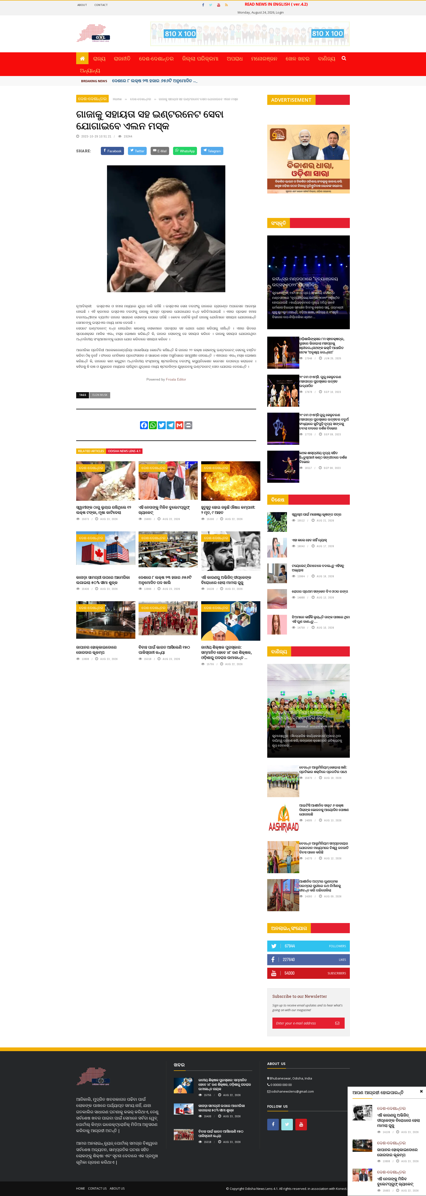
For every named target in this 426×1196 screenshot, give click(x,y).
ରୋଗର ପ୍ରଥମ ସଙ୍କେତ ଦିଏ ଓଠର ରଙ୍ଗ (320, 591)
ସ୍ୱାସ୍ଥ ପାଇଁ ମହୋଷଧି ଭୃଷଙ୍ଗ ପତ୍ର (316, 514)
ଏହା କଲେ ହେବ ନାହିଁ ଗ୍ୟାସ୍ (309, 540)
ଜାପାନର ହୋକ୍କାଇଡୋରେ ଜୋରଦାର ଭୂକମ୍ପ (96, 649)
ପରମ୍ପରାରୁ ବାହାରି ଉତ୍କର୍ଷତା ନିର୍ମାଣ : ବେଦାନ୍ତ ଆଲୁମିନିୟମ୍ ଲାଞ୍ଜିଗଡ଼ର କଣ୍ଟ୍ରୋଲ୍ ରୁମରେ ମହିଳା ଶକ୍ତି (303, 712)
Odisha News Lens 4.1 (124, 451)
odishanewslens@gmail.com (292, 1091)
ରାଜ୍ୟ (99, 58)
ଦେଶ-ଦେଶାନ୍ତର (156, 58)
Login (280, 12)
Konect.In (343, 1188)
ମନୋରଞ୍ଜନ (264, 58)
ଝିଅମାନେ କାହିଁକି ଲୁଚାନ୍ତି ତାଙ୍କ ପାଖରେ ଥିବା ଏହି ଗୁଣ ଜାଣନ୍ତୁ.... (321, 619)
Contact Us (97, 1188)
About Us (117, 1188)
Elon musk (99, 395)
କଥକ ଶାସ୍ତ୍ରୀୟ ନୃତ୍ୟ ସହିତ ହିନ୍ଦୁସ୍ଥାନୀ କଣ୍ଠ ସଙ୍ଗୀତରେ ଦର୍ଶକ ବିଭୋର (323, 457)
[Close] (421, 1091)
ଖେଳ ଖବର (298, 58)
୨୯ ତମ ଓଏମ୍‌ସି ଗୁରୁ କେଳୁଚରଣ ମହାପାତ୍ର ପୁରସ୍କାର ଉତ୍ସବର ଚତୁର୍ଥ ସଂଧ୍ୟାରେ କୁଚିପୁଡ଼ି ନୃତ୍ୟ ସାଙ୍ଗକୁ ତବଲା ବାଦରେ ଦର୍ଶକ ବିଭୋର (324, 421)
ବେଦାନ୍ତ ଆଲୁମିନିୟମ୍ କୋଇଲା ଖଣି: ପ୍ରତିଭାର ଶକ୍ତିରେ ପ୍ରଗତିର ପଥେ (323, 769)
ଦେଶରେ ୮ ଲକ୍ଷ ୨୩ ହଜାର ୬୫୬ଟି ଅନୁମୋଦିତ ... (154, 80)
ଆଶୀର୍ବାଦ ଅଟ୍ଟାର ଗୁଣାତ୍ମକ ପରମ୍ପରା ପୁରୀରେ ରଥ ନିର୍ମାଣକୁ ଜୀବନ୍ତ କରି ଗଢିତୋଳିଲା (320, 885)
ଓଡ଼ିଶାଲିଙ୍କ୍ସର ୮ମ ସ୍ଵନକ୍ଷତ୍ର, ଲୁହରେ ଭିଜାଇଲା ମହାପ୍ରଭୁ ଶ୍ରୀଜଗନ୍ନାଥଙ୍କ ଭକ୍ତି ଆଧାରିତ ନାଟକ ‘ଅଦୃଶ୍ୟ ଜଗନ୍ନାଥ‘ (321, 345)
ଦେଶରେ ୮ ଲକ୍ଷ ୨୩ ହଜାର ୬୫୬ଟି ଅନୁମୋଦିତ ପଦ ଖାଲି (165, 580)
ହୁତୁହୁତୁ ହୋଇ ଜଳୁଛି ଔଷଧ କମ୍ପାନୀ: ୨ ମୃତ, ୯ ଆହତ (228, 509)
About (82, 5)
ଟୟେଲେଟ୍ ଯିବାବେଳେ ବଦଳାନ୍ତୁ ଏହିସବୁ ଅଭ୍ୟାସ (318, 567)
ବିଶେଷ (277, 499)
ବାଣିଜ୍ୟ (326, 58)
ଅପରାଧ (235, 58)
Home (80, 1188)
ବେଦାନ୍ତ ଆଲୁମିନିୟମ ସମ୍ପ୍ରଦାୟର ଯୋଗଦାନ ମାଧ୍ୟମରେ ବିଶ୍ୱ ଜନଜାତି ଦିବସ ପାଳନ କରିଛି (324, 847)
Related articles (91, 451)
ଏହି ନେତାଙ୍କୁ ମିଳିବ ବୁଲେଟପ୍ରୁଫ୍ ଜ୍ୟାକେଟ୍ (164, 509)
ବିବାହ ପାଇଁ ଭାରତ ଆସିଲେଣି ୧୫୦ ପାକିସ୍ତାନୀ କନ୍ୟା (164, 649)
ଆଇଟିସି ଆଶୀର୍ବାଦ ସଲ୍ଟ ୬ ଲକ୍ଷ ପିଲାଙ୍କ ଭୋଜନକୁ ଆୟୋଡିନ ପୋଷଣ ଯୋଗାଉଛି (324, 809)
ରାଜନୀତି (122, 58)
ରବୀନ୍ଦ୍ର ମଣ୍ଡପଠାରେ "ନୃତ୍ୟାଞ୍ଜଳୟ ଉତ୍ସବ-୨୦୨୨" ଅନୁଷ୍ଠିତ (305, 281)
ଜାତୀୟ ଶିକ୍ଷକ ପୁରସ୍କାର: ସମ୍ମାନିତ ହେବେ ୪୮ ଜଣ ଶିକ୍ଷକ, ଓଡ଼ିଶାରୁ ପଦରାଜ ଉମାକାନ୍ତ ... (226, 652)
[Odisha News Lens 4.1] (93, 1076)
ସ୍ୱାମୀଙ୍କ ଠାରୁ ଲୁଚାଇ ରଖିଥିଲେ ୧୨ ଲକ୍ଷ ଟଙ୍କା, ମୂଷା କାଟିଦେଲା (103, 509)
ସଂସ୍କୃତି (278, 223)
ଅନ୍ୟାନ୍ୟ (90, 70)
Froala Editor (176, 379)
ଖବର (179, 1064)
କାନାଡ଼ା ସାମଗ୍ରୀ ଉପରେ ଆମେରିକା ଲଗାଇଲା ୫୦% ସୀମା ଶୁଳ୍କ (103, 580)
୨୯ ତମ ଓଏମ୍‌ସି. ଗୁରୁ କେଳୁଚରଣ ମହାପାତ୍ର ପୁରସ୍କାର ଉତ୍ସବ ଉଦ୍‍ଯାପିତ (320, 381)
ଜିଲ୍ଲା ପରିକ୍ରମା (200, 58)
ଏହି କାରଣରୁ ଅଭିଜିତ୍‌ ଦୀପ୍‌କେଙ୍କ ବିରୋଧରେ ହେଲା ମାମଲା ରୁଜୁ (226, 580)
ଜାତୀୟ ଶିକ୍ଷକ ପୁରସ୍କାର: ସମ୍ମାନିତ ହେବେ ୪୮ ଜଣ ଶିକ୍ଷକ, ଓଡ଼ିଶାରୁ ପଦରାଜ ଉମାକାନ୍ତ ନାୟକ (224, 1084)
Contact (101, 5)
